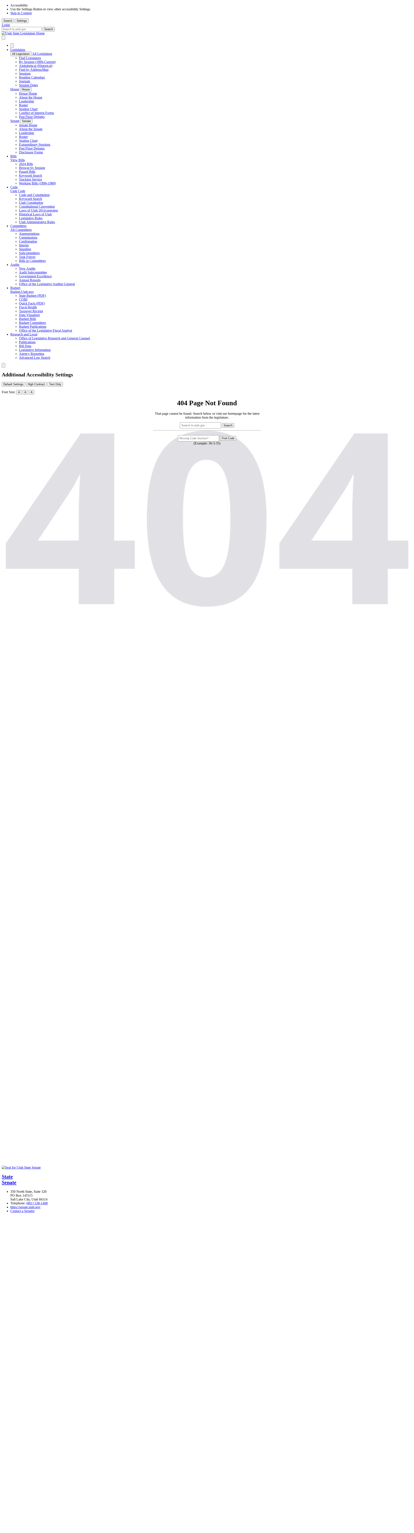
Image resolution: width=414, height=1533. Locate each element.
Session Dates (28, 85)
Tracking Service (30, 179)
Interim (24, 245)
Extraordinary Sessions (34, 144)
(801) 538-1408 (37, 1203)
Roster (23, 105)
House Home (28, 93)
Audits (14, 264)
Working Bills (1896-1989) (37, 183)
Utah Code (17, 191)
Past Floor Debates (32, 117)
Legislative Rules (30, 218)
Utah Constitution (31, 202)
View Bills (17, 160)
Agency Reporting (31, 354)
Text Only (55, 384)
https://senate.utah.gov (25, 1207)
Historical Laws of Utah (35, 214)
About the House (30, 97)
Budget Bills (27, 319)
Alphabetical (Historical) (35, 66)
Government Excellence (35, 276)
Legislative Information (35, 350)
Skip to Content (21, 13)
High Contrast (36, 384)
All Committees (21, 230)
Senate (14, 121)
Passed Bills (27, 171)
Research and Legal (23, 334)
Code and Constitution (34, 195)
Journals (24, 81)
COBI (23, 299)
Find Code (228, 438)
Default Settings (13, 384)
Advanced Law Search (34, 357)
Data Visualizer (29, 315)
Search (7, 20)
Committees (18, 226)
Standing (25, 249)
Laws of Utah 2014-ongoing (38, 210)
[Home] (207, 33)
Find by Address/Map (34, 69)
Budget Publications (32, 326)
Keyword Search (30, 175)
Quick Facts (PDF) (32, 303)
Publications (27, 342)
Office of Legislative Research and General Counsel (54, 338)
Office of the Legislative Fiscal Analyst (45, 330)
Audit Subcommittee (33, 272)
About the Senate (30, 129)
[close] (3, 365)
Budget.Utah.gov (22, 292)
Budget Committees (32, 323)
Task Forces (27, 257)
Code (14, 187)
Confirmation (28, 241)
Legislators (17, 49)
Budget (15, 288)
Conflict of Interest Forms (36, 113)
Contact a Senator (22, 1211)
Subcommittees (29, 253)
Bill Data (25, 346)
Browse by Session (32, 168)
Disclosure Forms (31, 152)
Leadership (26, 101)
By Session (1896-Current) (37, 62)
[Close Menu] (12, 45)
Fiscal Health (28, 307)
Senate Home (28, 125)
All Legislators (21, 54)
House (14, 89)
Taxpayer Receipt (31, 311)
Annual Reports (30, 280)
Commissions (28, 237)
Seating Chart (28, 109)
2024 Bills (26, 164)
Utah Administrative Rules (37, 222)
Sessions (25, 73)
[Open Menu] (3, 37)
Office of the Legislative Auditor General (47, 284)
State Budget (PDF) (32, 295)
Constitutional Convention (37, 206)
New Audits (27, 268)
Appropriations (29, 233)
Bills (13, 156)
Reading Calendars (32, 77)
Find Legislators (30, 58)
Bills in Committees (32, 261)
